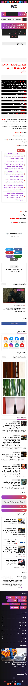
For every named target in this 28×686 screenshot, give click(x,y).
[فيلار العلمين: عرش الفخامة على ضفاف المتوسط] (21, 541)
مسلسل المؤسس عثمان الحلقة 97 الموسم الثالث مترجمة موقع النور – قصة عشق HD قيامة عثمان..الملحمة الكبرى (13, 174)
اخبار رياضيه (21, 601)
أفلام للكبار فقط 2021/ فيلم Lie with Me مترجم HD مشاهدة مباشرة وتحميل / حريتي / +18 (11, 456)
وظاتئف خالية (14, 607)
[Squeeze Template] (23, 681)
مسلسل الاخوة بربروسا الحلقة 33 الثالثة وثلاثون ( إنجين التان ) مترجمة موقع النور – (14, 181)
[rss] (10, 2)
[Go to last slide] (5, 284)
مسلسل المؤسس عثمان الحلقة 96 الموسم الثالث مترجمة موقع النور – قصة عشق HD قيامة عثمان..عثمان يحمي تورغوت (13, 187)
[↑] (14, 678)
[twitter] (20, 2)
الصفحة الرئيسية (20, 34)
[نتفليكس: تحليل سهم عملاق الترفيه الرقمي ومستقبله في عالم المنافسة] (21, 562)
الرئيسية (21, 14)
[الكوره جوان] (14, 6)
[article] (14, 268)
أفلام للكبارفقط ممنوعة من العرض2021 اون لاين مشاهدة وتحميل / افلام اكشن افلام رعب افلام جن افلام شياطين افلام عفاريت (11, 426)
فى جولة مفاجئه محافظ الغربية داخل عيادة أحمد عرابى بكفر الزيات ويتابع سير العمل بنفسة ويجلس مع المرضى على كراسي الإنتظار (14, 551)
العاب (23, 604)
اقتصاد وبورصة (12, 601)
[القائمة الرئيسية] (3, 14)
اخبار (17, 597)
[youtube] (18, 2)
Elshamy (23, 667)
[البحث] (2, 2)
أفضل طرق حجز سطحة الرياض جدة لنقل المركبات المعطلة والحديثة (10, 521)
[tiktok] (15, 2)
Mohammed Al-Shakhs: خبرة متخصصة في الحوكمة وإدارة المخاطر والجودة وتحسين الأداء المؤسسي (14, 531)
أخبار (23, 597)
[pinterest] (13, 2)
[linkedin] (8, 2)
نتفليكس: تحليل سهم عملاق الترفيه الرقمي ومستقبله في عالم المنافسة (15, 563)
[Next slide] (2, 284)
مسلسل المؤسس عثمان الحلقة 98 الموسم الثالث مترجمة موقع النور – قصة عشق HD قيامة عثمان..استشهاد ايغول (13, 156)
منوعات (22, 607)
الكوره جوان (6, 681)
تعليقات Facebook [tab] (14, 323)
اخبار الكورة (9, 597)
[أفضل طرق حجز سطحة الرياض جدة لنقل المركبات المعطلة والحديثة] (21, 521)
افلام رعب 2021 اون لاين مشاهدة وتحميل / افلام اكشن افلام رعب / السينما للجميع (11, 483)
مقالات (5, 604)
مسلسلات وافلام (12, 34)
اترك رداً (19, 587)
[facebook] (22, 2)
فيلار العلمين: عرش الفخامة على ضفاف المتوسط (10, 541)
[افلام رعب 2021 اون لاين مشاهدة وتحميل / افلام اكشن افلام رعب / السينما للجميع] (24, 482)
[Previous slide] (5, 357)
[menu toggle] (25, 2)
